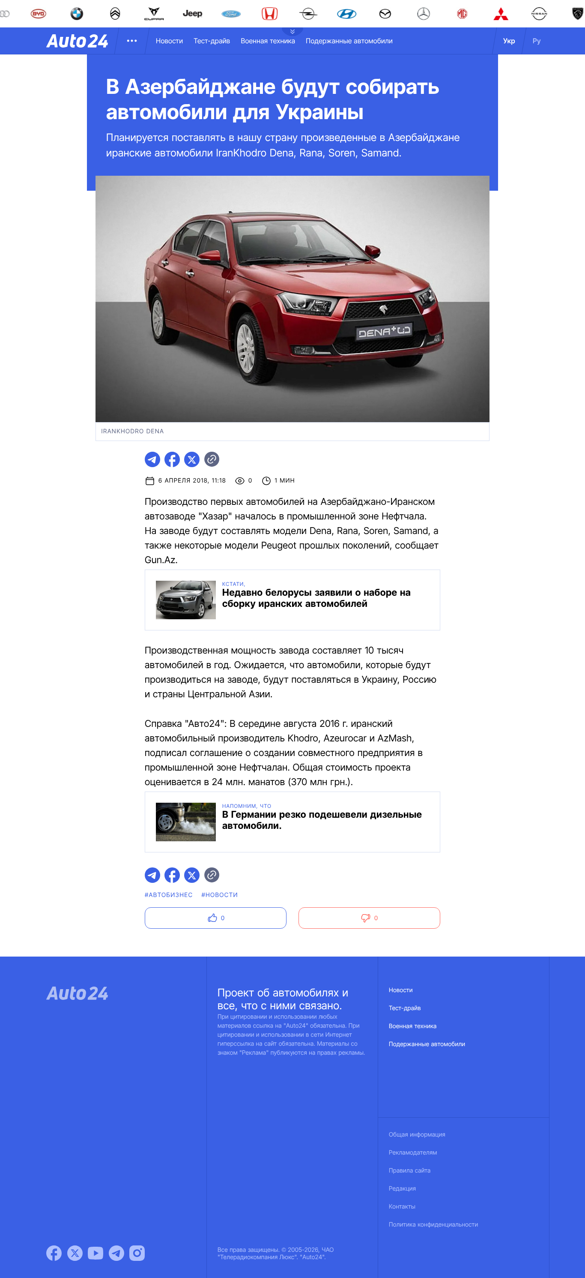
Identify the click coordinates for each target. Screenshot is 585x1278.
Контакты (402, 1206)
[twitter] (192, 459)
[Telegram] (116, 1253)
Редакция (402, 1188)
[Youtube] (95, 1253)
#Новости (219, 895)
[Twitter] (75, 1253)
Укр (509, 40)
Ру (537, 40)
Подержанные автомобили (349, 40)
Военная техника (268, 40)
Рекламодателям (413, 1152)
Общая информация (417, 1134)
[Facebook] (54, 1253)
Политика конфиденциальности (433, 1224)
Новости (169, 40)
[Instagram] (137, 1253)
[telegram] (152, 459)
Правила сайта (410, 1170)
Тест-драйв (212, 40)
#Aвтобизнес (169, 895)
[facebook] (172, 459)
